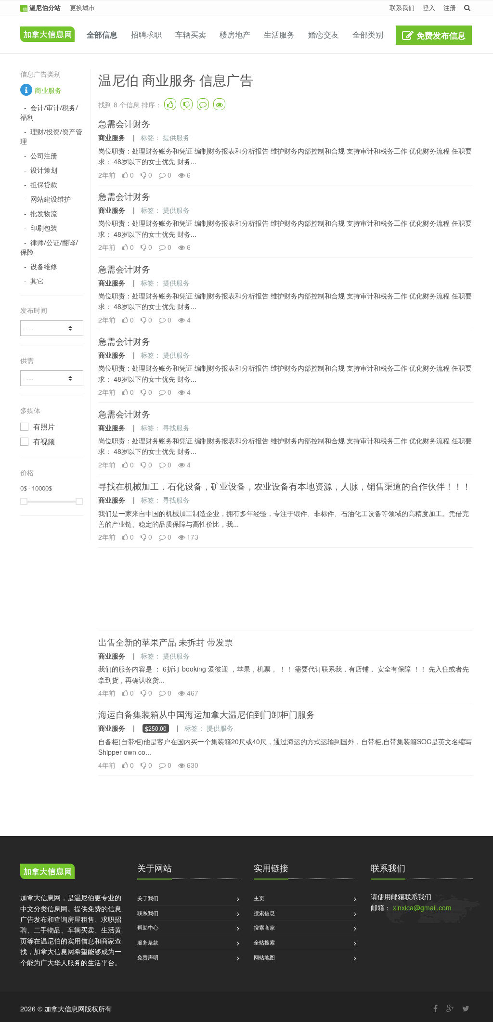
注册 (449, 7)
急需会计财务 (124, 123)
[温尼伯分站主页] (45, 27)
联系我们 (402, 7)
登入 (429, 7)
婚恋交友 (323, 34)
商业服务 (48, 90)
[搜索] (467, 7)
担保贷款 (43, 184)
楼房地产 (235, 34)
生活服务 (279, 34)
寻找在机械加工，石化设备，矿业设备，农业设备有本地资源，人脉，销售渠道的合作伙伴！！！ (284, 486)
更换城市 (82, 7)
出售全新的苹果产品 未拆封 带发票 (165, 642)
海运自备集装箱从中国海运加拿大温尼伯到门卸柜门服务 (206, 714)
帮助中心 (147, 927)
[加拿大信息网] (47, 873)
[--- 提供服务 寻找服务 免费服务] (51, 378)
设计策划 (43, 170)
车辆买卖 (190, 34)
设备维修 (43, 266)
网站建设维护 (50, 199)
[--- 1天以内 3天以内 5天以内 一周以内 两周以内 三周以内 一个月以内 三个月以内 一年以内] (51, 328)
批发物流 (43, 213)
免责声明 (147, 957)
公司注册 (43, 155)
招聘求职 (146, 34)
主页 (259, 898)
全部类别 (367, 34)
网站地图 (264, 957)
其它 (37, 280)
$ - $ (36, 488)
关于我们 (147, 898)
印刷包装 (43, 228)
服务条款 (147, 942)
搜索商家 (264, 927)
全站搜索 (264, 942)
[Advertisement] (285, 589)
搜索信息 (264, 913)
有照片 (44, 426)
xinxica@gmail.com (422, 907)
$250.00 (156, 728)
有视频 (44, 441)
